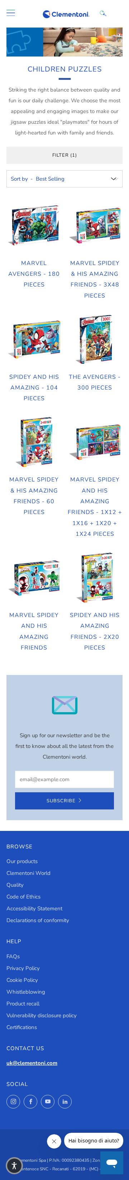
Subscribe (61, 801)
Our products (22, 861)
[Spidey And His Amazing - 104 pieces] (34, 339)
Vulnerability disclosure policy (41, 1015)
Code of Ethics (23, 896)
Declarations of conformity (37, 920)
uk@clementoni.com (31, 1063)
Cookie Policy (22, 980)
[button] (14, 1165)
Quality (15, 884)
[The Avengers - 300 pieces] (95, 339)
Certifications (21, 1027)
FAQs (13, 956)
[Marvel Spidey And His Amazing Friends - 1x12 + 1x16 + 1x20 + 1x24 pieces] (95, 442)
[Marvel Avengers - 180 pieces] (34, 226)
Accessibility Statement (34, 908)
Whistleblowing (25, 991)
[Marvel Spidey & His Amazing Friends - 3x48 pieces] (95, 226)
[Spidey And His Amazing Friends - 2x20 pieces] (95, 578)
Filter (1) (64, 155)
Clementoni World (28, 873)
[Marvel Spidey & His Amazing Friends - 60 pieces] (34, 442)
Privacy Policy (23, 968)
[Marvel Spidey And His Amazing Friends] (34, 578)
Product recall (22, 1003)
